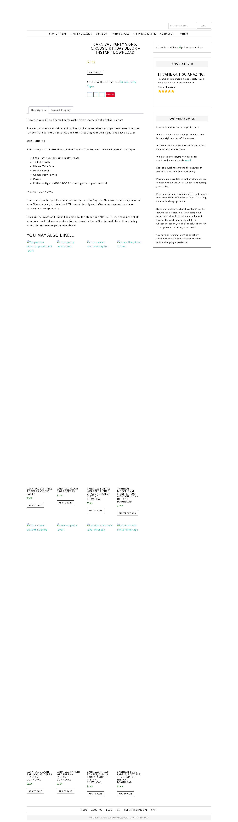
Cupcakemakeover (119, 11)
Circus (124, 82)
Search (204, 25)
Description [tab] (38, 110)
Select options (127, 513)
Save (111, 94)
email (188, 160)
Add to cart (95, 72)
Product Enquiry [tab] (61, 110)
